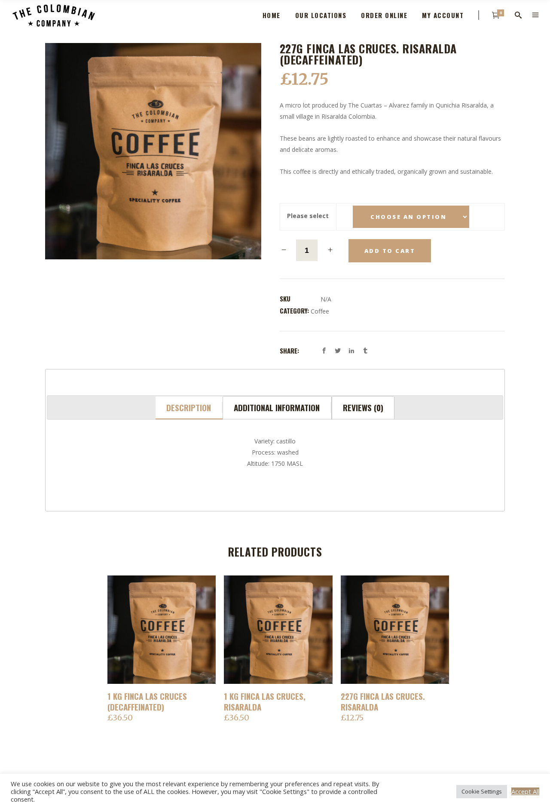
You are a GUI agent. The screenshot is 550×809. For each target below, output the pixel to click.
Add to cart (390, 251)
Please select (308, 216)
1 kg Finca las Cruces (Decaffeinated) (147, 701)
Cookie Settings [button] (481, 791)
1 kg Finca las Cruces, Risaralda (265, 701)
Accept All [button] (525, 791)
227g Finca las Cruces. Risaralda (383, 701)
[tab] (189, 408)
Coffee (320, 311)
